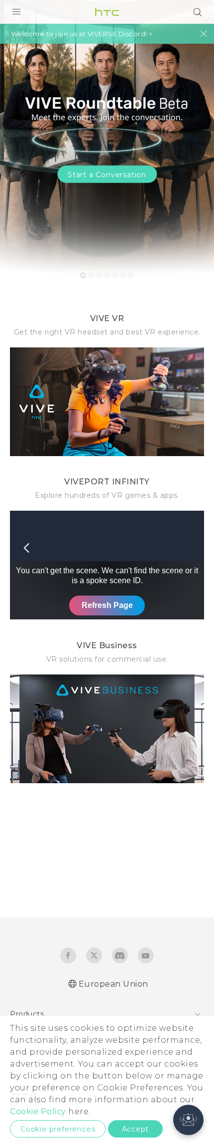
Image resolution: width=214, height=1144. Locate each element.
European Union (113, 984)
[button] (188, 1120)
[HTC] (107, 12)
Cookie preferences (57, 1129)
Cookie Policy (38, 1111)
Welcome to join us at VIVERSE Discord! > (82, 34)
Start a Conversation (107, 174)
